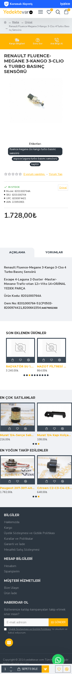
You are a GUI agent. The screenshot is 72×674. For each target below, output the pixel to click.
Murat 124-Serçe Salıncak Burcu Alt (17, 435)
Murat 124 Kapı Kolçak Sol (54, 435)
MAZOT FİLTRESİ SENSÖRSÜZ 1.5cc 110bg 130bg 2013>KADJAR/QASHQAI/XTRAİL (51, 366)
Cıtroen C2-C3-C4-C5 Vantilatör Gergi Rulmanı (54, 488)
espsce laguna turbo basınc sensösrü (35, 158)
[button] (24, 375)
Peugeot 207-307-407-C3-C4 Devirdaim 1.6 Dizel (17, 488)
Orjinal (28, 22)
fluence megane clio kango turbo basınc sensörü (33, 151)
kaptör (35, 164)
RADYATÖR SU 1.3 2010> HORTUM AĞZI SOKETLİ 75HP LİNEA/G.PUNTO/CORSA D (20, 366)
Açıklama (17, 252)
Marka (15, 22)
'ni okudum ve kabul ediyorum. (37, 630)
